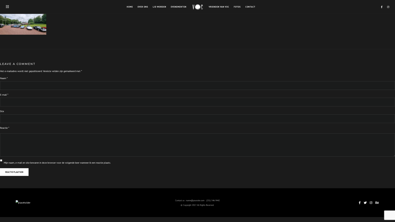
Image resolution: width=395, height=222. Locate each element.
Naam (4, 78)
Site (2, 111)
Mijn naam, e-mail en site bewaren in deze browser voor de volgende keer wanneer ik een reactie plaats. (57, 162)
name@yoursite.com (195, 200)
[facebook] (382, 6)
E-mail (4, 94)
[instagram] (388, 6)
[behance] (377, 203)
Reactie (4, 127)
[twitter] (365, 203)
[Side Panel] (7, 6)
